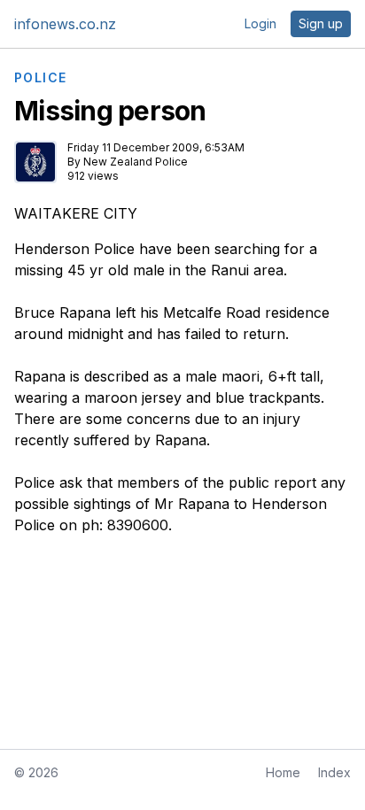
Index (334, 772)
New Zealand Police (135, 161)
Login (260, 23)
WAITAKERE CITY (75, 213)
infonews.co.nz (65, 24)
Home (283, 772)
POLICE (40, 78)
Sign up (321, 23)
